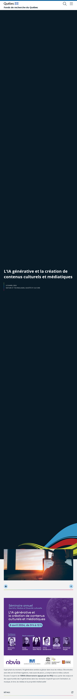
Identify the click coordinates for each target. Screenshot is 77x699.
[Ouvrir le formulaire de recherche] (65, 4)
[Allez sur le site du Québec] (11, 3)
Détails (7, 692)
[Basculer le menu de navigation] (71, 4)
